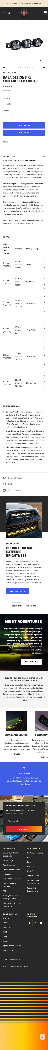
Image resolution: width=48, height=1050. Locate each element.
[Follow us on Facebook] (29, 923)
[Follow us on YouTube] (41, 923)
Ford (5, 923)
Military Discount (10, 874)
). (32, 223)
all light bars (17, 591)
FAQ (4, 891)
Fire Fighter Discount (11, 879)
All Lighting (31, 662)
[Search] (9, 13)
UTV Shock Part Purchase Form (33, 881)
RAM (5, 932)
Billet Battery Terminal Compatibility (12, 904)
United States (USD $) (12, 959)
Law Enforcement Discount (10, 885)
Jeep (5, 936)
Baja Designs (9, 72)
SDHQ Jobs (31, 871)
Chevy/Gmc (8, 927)
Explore (16, 754)
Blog (28, 857)
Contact (30, 862)
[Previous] (4, 67)
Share (5, 142)
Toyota (6, 918)
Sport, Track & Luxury (12, 946)
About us (30, 867)
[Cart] (43, 13)
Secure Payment (14, 490)
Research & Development (32, 889)
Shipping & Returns (15, 478)
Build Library (8, 950)
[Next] (44, 67)
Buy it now (24, 133)
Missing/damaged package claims (10, 897)
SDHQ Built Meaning (35, 853)
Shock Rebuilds (33, 876)
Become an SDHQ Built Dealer (10, 854)
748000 (28, 223)
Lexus (5, 941)
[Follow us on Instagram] (35, 923)
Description (9, 156)
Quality (10, 484)
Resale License (9, 865)
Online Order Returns (11, 870)
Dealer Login (8, 860)
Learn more (33, 3)
